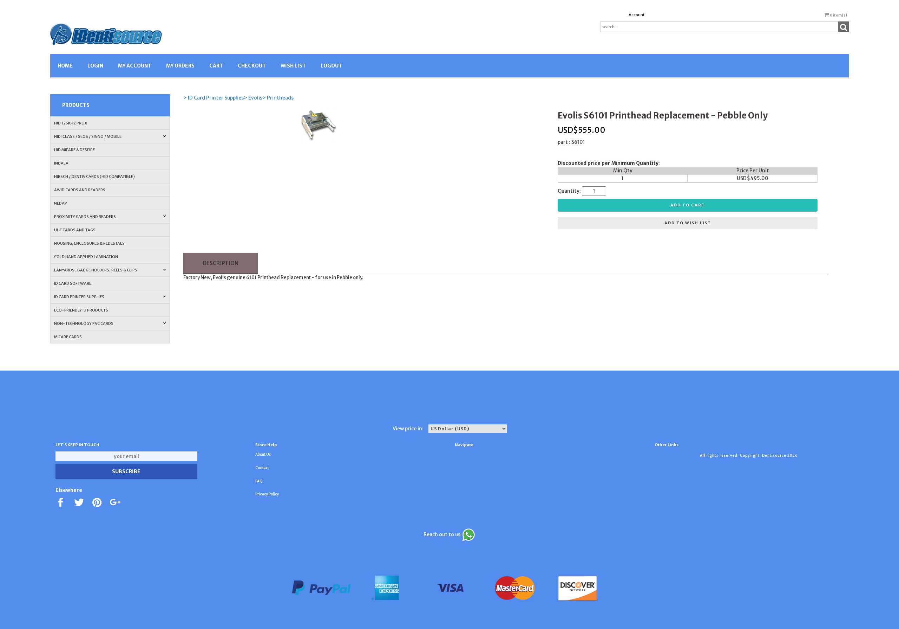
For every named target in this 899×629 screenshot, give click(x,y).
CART (216, 66)
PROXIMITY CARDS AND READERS (85, 216)
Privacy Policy (267, 494)
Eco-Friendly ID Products (81, 310)
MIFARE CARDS (68, 336)
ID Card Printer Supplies (79, 296)
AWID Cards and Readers (79, 189)
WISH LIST (293, 66)
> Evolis (253, 98)
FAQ (259, 481)
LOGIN (95, 66)
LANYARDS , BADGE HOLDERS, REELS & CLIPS (95, 270)
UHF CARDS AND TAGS (75, 229)
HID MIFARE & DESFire (74, 149)
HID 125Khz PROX (70, 123)
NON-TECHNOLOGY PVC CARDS (83, 323)
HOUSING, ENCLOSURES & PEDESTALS (89, 243)
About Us (263, 454)
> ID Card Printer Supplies (213, 98)
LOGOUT (331, 66)
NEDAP (60, 203)
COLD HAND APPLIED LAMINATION (86, 256)
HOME (65, 66)
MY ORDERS (180, 66)
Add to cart (687, 205)
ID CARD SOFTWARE (72, 283)
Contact (262, 468)
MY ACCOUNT (134, 66)
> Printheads (278, 98)
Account (636, 14)
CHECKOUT (252, 66)
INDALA (61, 163)
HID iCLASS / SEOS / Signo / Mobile (88, 136)
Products (76, 105)
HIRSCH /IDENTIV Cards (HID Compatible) (94, 176)
